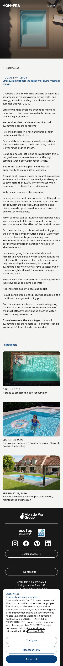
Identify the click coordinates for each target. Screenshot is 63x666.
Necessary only (31, 649)
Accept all (31, 659)
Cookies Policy (36, 631)
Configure (31, 640)
